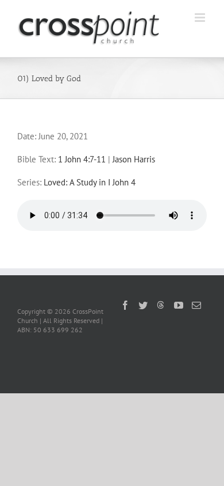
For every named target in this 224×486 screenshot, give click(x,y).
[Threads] (160, 304)
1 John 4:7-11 (82, 159)
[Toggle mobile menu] (201, 18)
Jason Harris (134, 159)
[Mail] (196, 305)
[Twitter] (143, 305)
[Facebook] (125, 305)
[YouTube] (178, 305)
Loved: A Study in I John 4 (90, 182)
